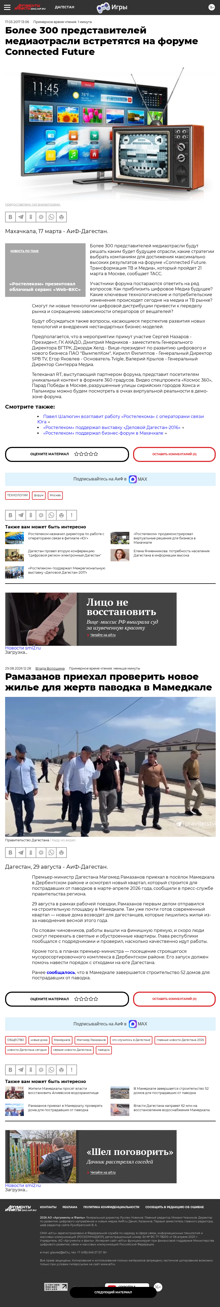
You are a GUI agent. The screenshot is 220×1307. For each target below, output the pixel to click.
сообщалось (61, 972)
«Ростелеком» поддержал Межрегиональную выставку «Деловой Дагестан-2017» (66, 570)
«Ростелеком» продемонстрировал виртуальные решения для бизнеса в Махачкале (165, 538)
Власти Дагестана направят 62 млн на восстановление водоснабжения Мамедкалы (172, 1108)
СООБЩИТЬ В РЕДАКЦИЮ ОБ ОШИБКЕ (174, 1207)
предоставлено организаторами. (33, 204)
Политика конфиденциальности (111, 1207)
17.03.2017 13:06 (17, 22)
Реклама (70, 1207)
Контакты (48, 1207)
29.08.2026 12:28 (18, 668)
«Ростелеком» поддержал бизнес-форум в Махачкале (103, 433)
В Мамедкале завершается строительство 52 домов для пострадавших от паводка (171, 1090)
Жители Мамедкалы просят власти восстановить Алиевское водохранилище (63, 1090)
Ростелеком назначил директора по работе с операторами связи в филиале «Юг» (66, 536)
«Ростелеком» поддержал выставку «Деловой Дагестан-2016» (112, 427)
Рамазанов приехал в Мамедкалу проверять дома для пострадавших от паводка (65, 1108)
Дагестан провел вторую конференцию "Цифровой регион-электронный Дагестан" (64, 553)
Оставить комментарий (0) (174, 454)
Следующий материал (113, 1292)
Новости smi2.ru (23, 648)
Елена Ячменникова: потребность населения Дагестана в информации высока (172, 553)
